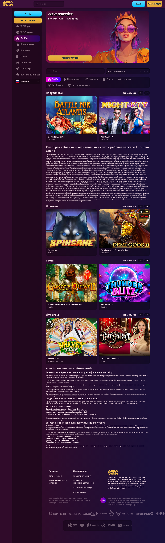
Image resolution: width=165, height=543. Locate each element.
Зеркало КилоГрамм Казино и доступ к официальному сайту (69, 368)
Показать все (129, 93)
